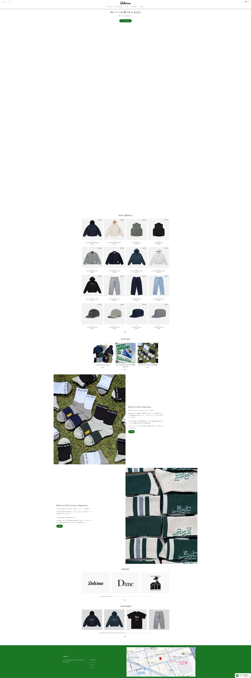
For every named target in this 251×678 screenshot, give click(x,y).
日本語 (9, 1)
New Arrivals (110, 6)
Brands (126, 6)
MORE (125, 332)
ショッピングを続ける (125, 20)
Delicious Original (119, 6)
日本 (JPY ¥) (3, 1)
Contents (142, 6)
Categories (134, 6)
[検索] (242, 1)
